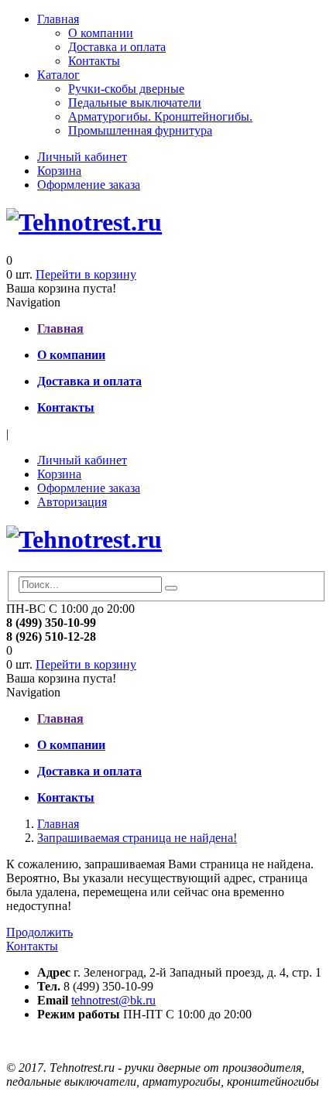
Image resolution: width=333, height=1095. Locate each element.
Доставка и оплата (117, 46)
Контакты (94, 60)
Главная (58, 19)
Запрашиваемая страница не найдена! (137, 837)
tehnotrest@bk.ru (113, 1000)
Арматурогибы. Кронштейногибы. (160, 116)
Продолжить (39, 932)
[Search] (171, 588)
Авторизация (72, 501)
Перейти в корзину (86, 274)
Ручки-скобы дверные (126, 88)
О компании (100, 32)
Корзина (59, 170)
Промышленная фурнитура (140, 130)
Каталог (58, 74)
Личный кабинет (82, 156)
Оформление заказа (88, 184)
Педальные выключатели (134, 102)
